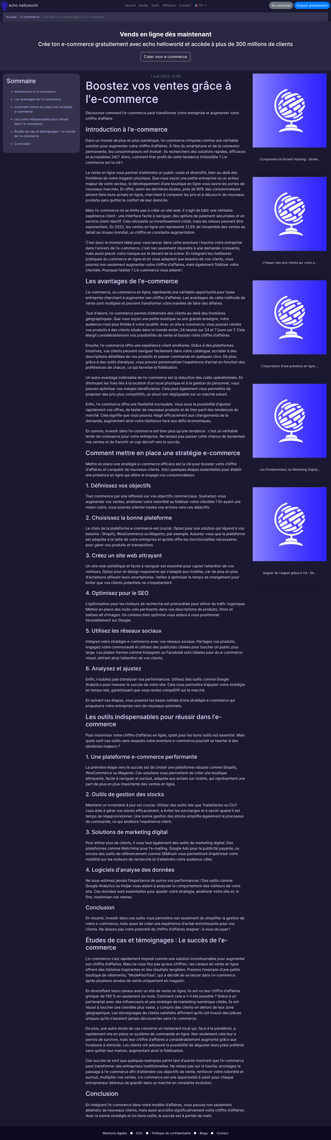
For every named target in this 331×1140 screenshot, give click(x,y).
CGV (139, 1133)
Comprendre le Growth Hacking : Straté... (290, 159)
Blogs (204, 1133)
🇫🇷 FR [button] (198, 5)
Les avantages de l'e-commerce (37, 99)
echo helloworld (23, 5)
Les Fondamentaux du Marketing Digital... (290, 469)
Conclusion (22, 144)
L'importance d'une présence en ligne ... (289, 366)
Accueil (130, 5)
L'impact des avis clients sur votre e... (289, 263)
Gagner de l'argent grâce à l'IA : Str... (289, 573)
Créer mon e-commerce (165, 56)
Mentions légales (115, 1133)
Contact (185, 5)
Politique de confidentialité (171, 1133)
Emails (143, 5)
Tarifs (155, 5)
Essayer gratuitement (312, 5)
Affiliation (169, 5)
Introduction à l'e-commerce (35, 91)
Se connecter (281, 5)
